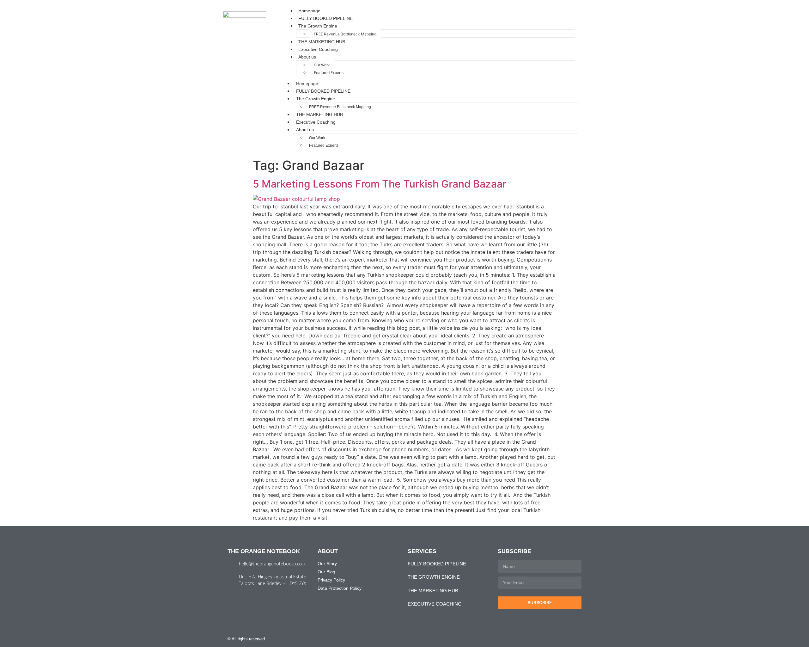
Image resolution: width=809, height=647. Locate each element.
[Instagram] (566, 639)
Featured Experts (329, 72)
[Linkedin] (579, 639)
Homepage (309, 10)
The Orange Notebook (264, 551)
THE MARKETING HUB (321, 41)
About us (307, 56)
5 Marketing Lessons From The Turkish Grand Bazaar (379, 184)
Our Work (322, 65)
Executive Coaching (318, 49)
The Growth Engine (317, 25)
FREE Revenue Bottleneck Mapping (345, 34)
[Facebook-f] (554, 639)
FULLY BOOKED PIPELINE (325, 18)
